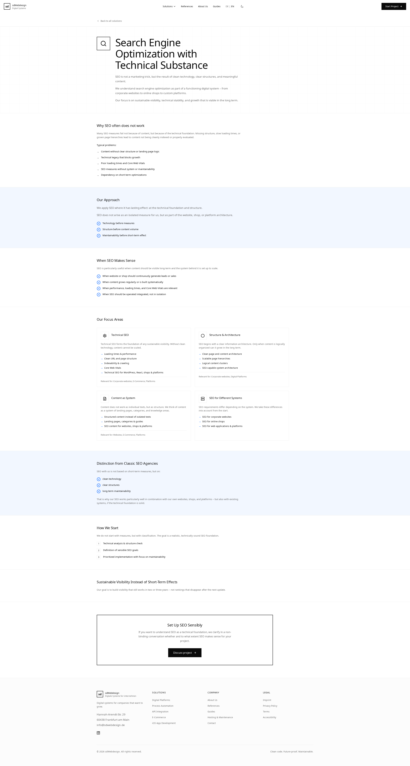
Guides (211, 711)
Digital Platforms (161, 700)
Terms (266, 711)
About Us (212, 700)
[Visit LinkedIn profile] (98, 732)
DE (227, 6)
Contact (212, 723)
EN (232, 6)
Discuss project (182, 652)
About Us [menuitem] (203, 6)
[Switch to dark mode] (242, 6)
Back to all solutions (111, 20)
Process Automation (162, 705)
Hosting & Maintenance (220, 717)
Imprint (267, 700)
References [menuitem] (187, 6)
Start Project (391, 6)
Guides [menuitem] (217, 6)
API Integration (160, 711)
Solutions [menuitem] (168, 6)
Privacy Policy (270, 705)
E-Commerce (159, 717)
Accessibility (269, 717)
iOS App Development (164, 723)
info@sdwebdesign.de (111, 725)
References (214, 705)
